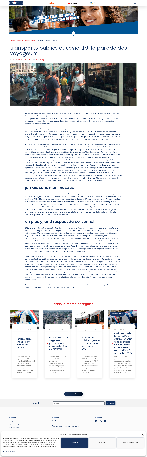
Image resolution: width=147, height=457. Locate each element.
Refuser (102, 443)
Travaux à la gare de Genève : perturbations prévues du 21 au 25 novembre (58, 343)
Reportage (40, 59)
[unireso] (16, 3)
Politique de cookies (9, 451)
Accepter (74, 443)
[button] (143, 434)
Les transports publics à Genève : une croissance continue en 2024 (91, 343)
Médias (12, 431)
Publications (14, 428)
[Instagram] (101, 421)
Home (13, 40)
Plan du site (14, 424)
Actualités (20, 40)
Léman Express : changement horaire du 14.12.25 (25, 343)
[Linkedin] (105, 421)
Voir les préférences (130, 443)
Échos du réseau (30, 40)
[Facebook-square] (96, 421)
